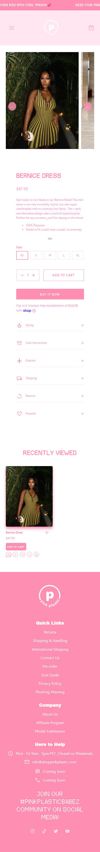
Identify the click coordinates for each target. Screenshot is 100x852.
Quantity (21, 283)
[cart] (91, 28)
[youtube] (67, 831)
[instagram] (32, 831)
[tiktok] (44, 831)
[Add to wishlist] (50, 238)
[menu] (11, 28)
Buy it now (50, 294)
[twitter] (56, 831)
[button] (47, 532)
